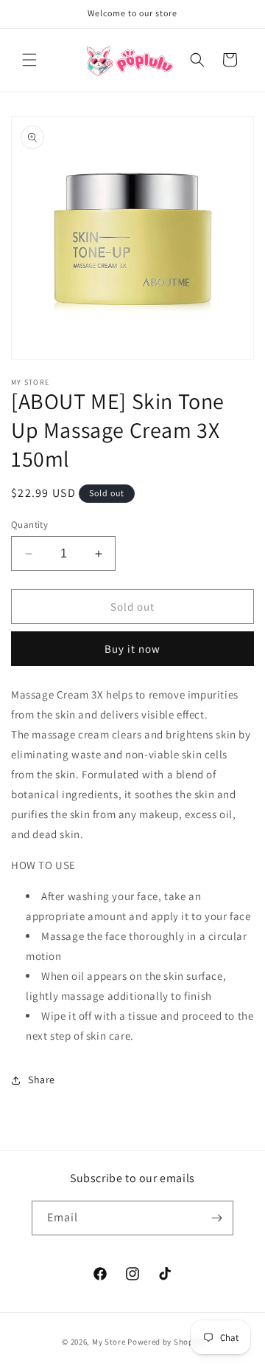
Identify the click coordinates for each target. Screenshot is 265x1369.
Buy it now (132, 649)
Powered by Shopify (165, 1342)
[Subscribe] (216, 1218)
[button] (29, 60)
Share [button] (41, 1079)
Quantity (29, 524)
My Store (109, 1342)
